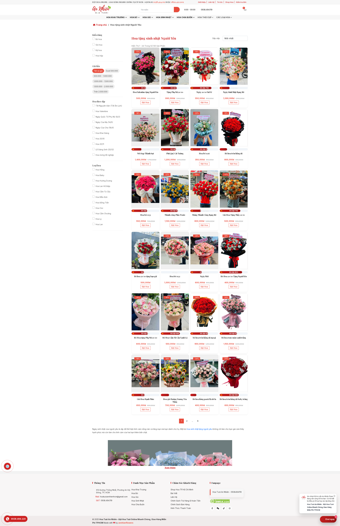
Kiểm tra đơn (241, 2)
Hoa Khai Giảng (102, 133)
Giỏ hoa (99, 45)
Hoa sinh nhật (164, 17)
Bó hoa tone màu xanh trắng (233, 337)
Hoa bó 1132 (175, 276)
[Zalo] (218, 508)
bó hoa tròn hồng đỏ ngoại (204, 337)
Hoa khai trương (115, 17)
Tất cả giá (98, 71)
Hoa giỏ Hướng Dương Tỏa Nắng (175, 400)
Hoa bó (134, 17)
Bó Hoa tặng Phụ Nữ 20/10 (145, 337)
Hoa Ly (99, 219)
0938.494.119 (106, 500)
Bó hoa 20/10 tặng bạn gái (145, 276)
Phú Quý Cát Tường (174, 153)
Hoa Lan (99, 224)
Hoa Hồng (100, 170)
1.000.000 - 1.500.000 (103, 81)
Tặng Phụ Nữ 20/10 (175, 92)
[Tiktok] (224, 508)
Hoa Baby (100, 175)
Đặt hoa (145, 102)
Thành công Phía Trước (175, 215)
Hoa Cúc (99, 208)
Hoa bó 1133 (145, 215)
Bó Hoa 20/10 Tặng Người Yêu (234, 276)
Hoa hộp (99, 56)
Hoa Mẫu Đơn (101, 197)
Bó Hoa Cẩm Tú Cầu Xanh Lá (174, 337)
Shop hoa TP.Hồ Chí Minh (182, 490)
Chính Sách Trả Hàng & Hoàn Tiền (185, 501)
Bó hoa (99, 39)
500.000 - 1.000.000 (103, 76)
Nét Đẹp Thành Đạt (145, 153)
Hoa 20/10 (100, 139)
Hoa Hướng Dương (104, 181)
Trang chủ (101, 24)
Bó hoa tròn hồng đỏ (234, 153)
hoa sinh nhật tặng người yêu (199, 429)
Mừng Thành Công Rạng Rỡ (204, 215)
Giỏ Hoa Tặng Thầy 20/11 (234, 215)
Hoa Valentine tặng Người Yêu (145, 92)
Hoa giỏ (147, 17)
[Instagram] (229, 508)
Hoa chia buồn (185, 17)
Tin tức (220, 2)
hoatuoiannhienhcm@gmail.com (114, 497)
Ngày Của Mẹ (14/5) (104, 122)
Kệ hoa (99, 50)
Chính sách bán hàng (180, 504)
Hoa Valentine (102, 111)
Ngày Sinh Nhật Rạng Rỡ (233, 92)
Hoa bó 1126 (204, 153)
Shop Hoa (229, 2)
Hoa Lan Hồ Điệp (103, 186)
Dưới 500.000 (112, 71)
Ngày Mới (204, 276)
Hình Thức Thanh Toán (181, 508)
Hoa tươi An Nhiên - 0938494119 (227, 492)
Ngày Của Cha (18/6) (105, 127)
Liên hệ (211, 2)
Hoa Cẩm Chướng (103, 213)
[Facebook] (212, 508)
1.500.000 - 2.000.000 (103, 86)
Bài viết (174, 493)
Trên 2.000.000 (100, 92)
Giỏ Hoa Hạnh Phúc (145, 399)
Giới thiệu (202, 2)
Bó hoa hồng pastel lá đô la (204, 399)
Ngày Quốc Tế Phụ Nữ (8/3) (108, 117)
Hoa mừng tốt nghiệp (105, 155)
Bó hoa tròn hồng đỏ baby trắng (234, 399)
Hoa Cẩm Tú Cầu (103, 191)
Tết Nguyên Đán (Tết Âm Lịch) (109, 106)
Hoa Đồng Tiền (102, 202)
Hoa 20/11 (100, 144)
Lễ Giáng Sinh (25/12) (105, 149)
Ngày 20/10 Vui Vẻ (204, 92)
